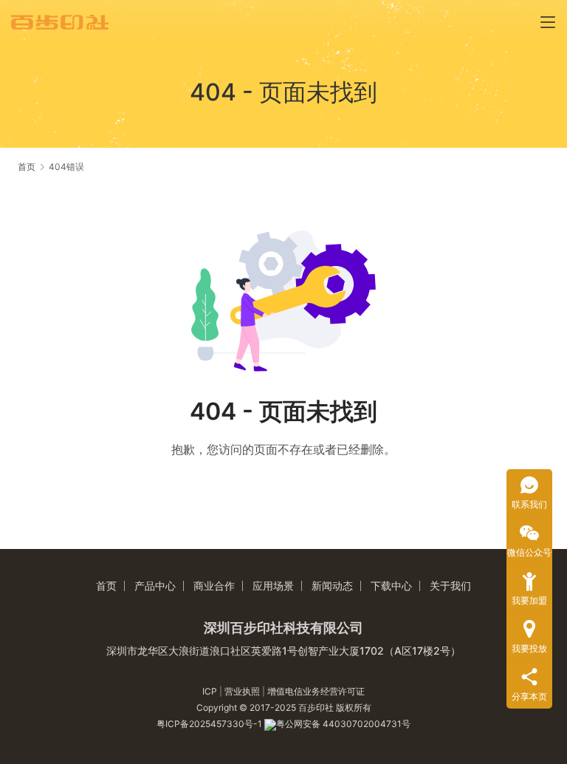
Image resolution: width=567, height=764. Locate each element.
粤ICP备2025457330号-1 (210, 723)
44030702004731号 (366, 723)
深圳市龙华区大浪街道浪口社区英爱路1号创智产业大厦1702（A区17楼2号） (283, 650)
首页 (26, 166)
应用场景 (273, 585)
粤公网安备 (299, 723)
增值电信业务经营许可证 (316, 691)
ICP (210, 691)
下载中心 (391, 585)
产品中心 (155, 585)
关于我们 (450, 585)
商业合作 (214, 585)
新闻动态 (332, 585)
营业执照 (242, 691)
